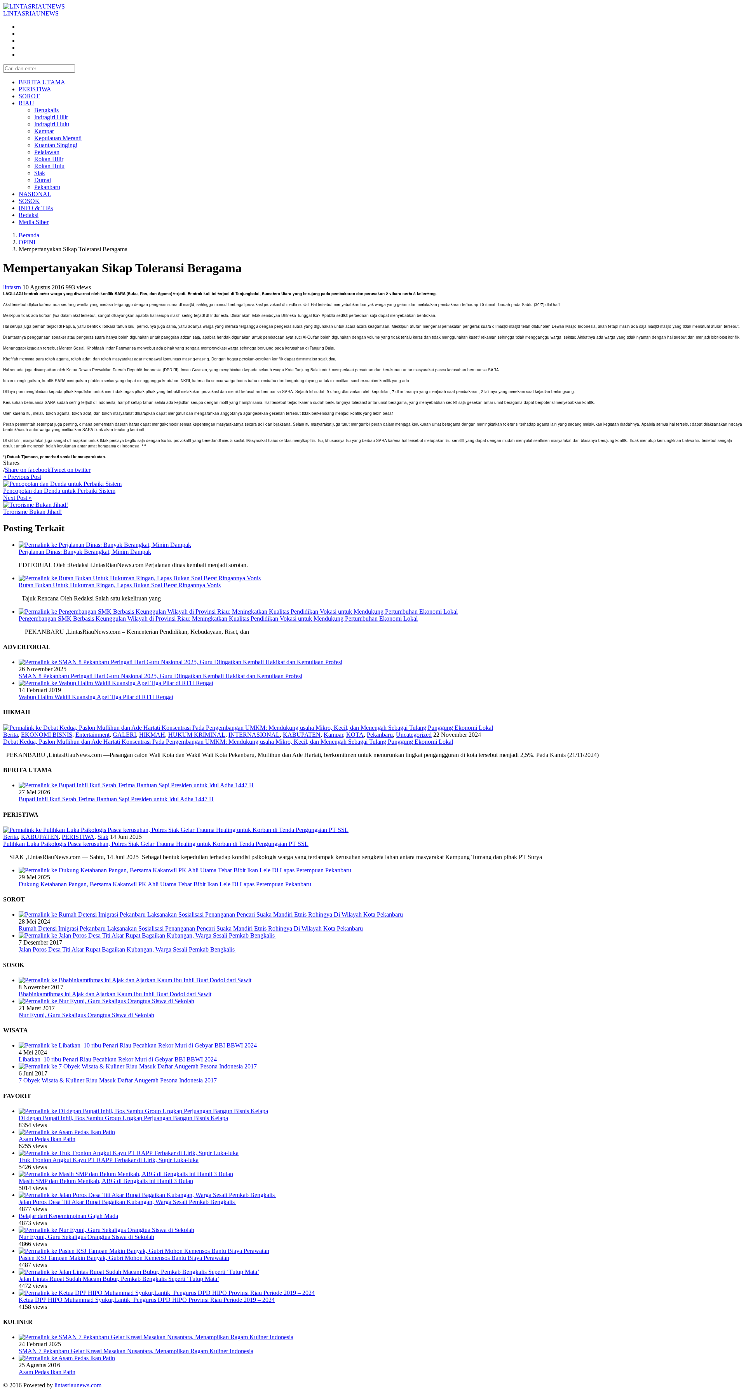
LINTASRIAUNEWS (31, 13)
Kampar (44, 131)
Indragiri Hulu (51, 124)
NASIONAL (35, 194)
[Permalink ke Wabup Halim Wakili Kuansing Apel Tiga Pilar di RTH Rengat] (116, 683)
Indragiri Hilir (51, 117)
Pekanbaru (47, 187)
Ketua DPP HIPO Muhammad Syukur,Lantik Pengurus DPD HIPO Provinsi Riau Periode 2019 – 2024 (147, 1299)
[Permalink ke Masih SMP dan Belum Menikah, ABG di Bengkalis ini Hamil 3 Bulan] (126, 1174)
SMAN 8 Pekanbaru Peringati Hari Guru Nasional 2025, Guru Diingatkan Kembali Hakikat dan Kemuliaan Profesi (160, 676)
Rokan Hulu (49, 166)
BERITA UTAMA (42, 82)
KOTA (355, 734)
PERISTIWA (35, 89)
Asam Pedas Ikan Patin (47, 1139)
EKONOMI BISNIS (46, 734)
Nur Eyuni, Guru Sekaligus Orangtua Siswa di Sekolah (86, 1015)
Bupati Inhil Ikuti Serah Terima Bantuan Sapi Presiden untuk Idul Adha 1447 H (116, 799)
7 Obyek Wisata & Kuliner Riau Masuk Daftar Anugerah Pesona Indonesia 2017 (118, 1080)
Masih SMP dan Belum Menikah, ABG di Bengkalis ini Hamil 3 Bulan (106, 1181)
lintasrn (12, 287)
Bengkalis (46, 110)
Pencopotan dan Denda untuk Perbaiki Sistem (59, 490)
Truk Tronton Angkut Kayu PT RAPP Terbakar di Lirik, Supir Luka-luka (109, 1160)
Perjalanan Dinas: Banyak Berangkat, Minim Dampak (85, 551)
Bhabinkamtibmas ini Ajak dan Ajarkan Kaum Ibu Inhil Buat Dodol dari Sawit (115, 994)
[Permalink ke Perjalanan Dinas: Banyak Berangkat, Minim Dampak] (105, 544)
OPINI (27, 242)
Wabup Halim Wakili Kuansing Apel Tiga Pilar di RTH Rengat (96, 697)
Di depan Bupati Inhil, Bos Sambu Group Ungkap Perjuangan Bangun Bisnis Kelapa (123, 1118)
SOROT (29, 96)
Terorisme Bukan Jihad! (32, 511)
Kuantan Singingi (55, 145)
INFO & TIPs (36, 208)
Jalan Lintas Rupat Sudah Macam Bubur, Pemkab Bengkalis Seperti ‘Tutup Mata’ (119, 1278)
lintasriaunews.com (77, 1385)
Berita (10, 734)
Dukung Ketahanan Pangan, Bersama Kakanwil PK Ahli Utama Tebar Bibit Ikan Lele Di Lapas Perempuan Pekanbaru (165, 884)
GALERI (124, 734)
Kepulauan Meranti (58, 138)
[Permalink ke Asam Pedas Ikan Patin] (67, 1132)
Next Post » (17, 497)
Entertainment (92, 734)
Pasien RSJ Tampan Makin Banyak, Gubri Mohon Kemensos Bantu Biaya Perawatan (124, 1258)
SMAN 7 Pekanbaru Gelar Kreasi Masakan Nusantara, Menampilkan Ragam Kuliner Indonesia (136, 1351)
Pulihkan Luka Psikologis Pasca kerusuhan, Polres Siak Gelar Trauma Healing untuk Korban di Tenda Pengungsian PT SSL (156, 843)
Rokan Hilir (48, 159)
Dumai (42, 180)
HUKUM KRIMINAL (196, 734)
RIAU (26, 103)
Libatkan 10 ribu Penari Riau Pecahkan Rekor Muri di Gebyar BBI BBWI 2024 (118, 1059)
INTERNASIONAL (254, 734)
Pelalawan (46, 152)
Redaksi (28, 215)
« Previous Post (22, 476)
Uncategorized (414, 734)
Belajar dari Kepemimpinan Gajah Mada (68, 1216)
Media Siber (34, 222)
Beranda (29, 235)
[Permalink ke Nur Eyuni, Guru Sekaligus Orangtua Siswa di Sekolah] (106, 1001)
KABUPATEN (302, 734)
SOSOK (29, 201)
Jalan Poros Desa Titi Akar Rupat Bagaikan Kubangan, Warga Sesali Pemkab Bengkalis (127, 949)
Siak (39, 173)
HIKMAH (152, 734)
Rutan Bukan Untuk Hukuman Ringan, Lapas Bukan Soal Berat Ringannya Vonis (120, 585)
